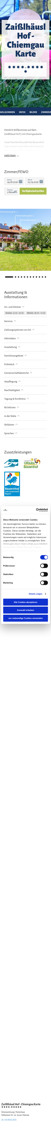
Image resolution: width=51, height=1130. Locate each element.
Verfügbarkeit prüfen (33, 191)
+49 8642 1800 (10, 1119)
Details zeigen (35, 594)
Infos (22, 112)
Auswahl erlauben (25, 610)
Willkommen (7, 112)
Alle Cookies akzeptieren (25, 602)
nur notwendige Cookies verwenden (25, 618)
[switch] (44, 565)
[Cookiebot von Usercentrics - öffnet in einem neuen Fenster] (36, 510)
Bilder (33, 112)
